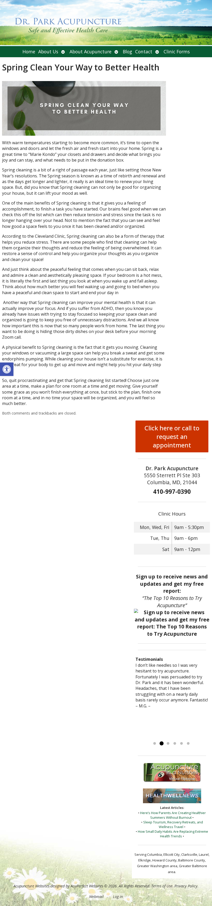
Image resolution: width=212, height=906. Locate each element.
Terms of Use (161, 885)
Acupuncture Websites (31, 885)
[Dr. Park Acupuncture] (106, 23)
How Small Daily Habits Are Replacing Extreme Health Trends (173, 833)
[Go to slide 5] (181, 743)
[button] (6, 369)
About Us (48, 51)
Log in (118, 896)
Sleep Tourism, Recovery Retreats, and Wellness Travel (173, 824)
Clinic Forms (177, 51)
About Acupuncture (90, 51)
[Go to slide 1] (154, 743)
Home (28, 51)
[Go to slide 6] (188, 743)
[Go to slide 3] (168, 743)
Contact (143, 51)
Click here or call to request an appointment (172, 436)
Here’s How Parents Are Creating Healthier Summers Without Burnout (173, 815)
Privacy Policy (186, 885)
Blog (127, 51)
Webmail (96, 896)
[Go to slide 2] (161, 743)
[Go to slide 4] (174, 743)
